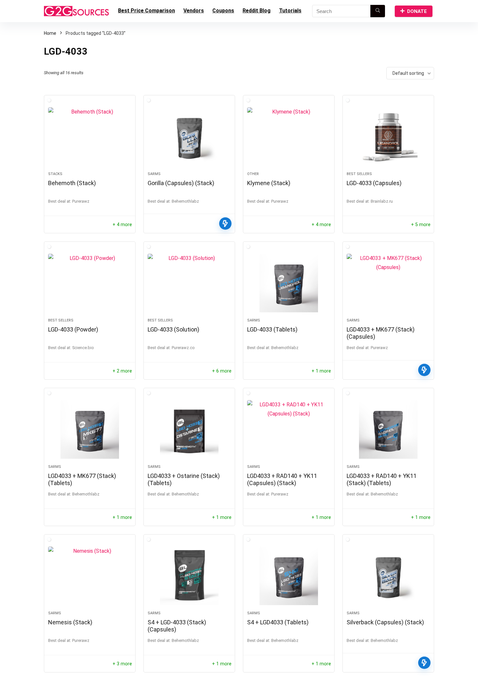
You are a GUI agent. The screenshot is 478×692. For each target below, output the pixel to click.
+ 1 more (321, 371)
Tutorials (290, 10)
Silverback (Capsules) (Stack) (385, 622)
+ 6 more (222, 371)
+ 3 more (122, 664)
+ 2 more (122, 371)
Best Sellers (359, 174)
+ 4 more (122, 224)
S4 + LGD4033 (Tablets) (278, 622)
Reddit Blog (257, 10)
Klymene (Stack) (268, 183)
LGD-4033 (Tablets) (272, 329)
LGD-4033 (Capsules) (374, 183)
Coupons (223, 10)
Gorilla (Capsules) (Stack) (181, 183)
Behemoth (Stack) (72, 183)
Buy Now (225, 223)
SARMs (154, 174)
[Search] (377, 11)
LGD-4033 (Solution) (173, 329)
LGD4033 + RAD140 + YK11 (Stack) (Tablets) (382, 479)
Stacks (55, 174)
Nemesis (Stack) (70, 622)
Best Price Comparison (146, 10)
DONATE (417, 11)
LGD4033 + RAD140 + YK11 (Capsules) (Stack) (282, 479)
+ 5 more (421, 224)
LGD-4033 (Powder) (73, 329)
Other (253, 174)
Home (50, 33)
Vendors (193, 10)
